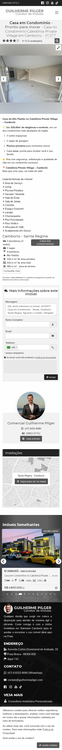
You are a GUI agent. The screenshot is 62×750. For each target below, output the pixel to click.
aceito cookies (49, 745)
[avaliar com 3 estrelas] (11, 40)
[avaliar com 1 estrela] (4, 40)
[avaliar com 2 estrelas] (7, 40)
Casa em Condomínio (30, 23)
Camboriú (11, 236)
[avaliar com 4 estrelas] (14, 40)
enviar (52, 377)
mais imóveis (32, 438)
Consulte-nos (12, 270)
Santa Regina (36, 236)
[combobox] (12, 347)
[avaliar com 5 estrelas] (18, 40)
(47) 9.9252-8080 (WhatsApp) (25, 672)
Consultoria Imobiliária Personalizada (30, 701)
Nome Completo (13, 319)
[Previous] (6, 548)
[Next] (55, 548)
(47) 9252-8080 (32, 428)
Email (8, 331)
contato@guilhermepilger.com (25, 680)
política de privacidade (46, 357)
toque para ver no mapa (33, 481)
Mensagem (11, 301)
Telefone (9, 342)
